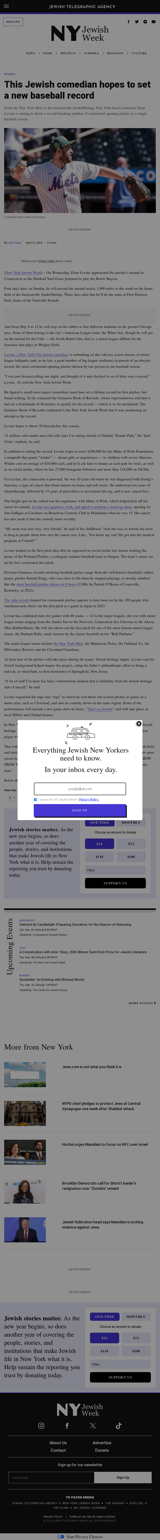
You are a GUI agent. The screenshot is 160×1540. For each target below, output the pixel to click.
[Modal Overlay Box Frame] (80, 770)
